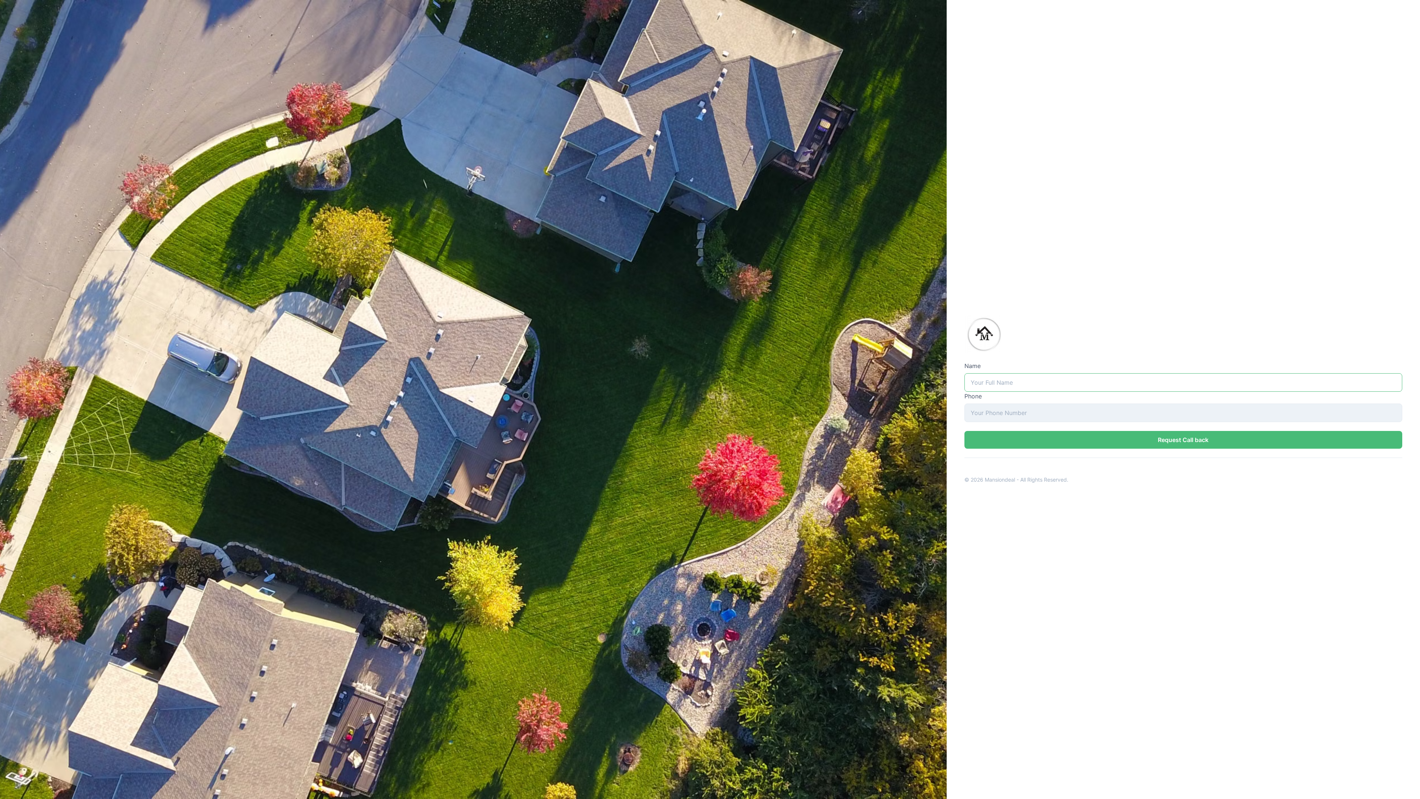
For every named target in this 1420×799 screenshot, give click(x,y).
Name (972, 366)
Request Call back (1183, 440)
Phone (973, 396)
